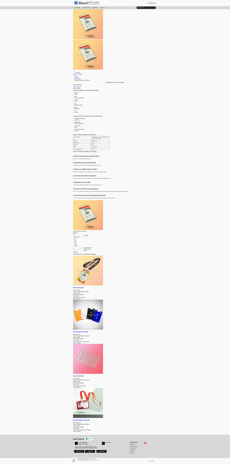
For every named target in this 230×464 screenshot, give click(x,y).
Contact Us (102, 7)
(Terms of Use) (92, 458)
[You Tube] (145, 443)
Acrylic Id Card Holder (78, 376)
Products (76, 77)
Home (76, 75)
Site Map (132, 452)
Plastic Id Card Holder (78, 287)
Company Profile (86, 7)
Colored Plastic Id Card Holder (80, 331)
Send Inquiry (77, 72)
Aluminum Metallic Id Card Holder (81, 420)
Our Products (95, 7)
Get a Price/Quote (77, 86)
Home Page (77, 7)
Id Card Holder (78, 78)
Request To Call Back (77, 74)
